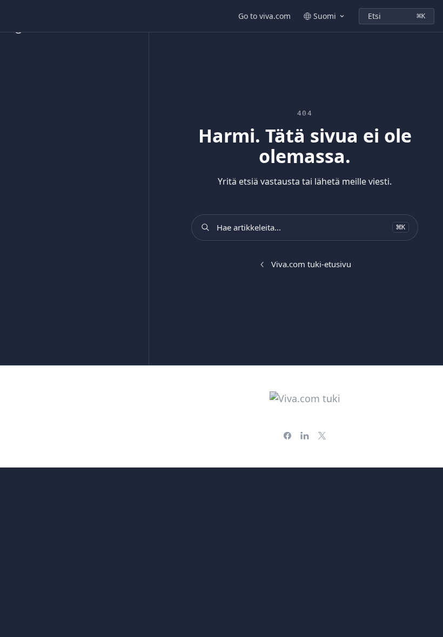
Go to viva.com (264, 16)
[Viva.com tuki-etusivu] (11, 16)
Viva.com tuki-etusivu (311, 264)
